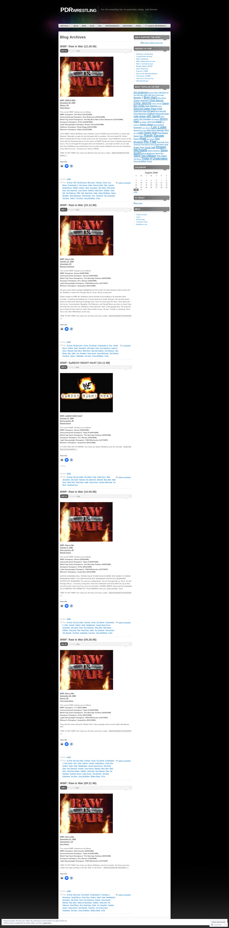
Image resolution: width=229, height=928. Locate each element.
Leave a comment (124, 183)
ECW (92, 26)
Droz (110, 345)
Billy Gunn (91, 182)
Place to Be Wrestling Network (146, 74)
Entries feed (140, 219)
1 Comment (127, 345)
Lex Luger (159, 127)
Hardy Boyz (101, 477)
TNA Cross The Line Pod (144, 78)
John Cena (151, 122)
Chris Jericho (142, 103)
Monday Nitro (163, 130)
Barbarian (151, 92)
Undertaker (80, 356)
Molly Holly (71, 482)
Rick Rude (161, 142)
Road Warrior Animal (148, 144)
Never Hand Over (142, 69)
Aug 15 (64, 496)
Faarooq (85, 763)
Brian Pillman (161, 98)
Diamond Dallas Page (145, 108)
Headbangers (90, 625)
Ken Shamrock (72, 190)
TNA (100, 26)
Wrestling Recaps (142, 81)
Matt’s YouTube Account (144, 64)
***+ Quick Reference (155, 26)
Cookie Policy (46, 923)
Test (93, 196)
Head (87, 188)
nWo (140, 132)
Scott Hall (150, 147)
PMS (78, 193)
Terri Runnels (86, 196)
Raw (82, 193)
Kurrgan (80, 768)
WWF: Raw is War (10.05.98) (78, 491)
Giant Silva (109, 763)
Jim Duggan (155, 119)
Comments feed (141, 222)
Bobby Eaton (160, 95)
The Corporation (109, 196)
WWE (84, 26)
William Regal (95, 776)
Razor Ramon (151, 139)
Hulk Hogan (140, 116)
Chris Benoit (156, 100)
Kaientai (82, 480)
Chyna (105, 182)
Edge (105, 185)
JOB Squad (111, 188)
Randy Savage (154, 135)
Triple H (72, 198)
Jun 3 (63, 788)
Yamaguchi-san (72, 485)
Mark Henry (99, 190)
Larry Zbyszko (146, 128)
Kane (64, 190)
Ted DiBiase (148, 155)
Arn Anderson (141, 92)
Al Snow (69, 182)
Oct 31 (64, 51)
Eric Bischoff (161, 111)
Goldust (81, 188)
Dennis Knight (98, 185)
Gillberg (75, 188)
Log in (138, 217)
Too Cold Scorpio (102, 908)
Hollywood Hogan (162, 114)
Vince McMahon (89, 198)
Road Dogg (89, 193)
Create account (141, 215)
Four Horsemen (140, 114)
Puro (138, 26)
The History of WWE (143, 76)
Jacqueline (93, 188)
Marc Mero (78, 351)
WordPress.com (141, 224)
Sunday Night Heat (105, 482)
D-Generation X (73, 185)
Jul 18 (63, 644)
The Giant (161, 156)
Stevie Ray (159, 153)
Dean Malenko (151, 106)
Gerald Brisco (67, 188)
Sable (95, 193)
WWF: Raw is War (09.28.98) (78, 639)
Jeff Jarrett (102, 188)
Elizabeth (151, 111)
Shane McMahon (104, 193)
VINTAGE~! (65, 26)
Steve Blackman (75, 196)
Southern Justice (75, 774)
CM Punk (159, 103)
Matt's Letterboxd (142, 59)
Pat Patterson (71, 193)
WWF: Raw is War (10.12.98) (78, 205)
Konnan (138, 127)
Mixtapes (127, 26)
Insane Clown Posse (103, 625)
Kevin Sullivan (159, 125)
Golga (71, 766)
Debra (90, 185)
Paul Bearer (163, 133)
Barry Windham (160, 93)
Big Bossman (82, 182)
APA (74, 182)
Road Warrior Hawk (161, 144)
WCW (75, 26)
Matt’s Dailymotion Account (145, 61)
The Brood (99, 196)
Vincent (149, 161)
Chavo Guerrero (141, 100)
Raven (136, 139)
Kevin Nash (146, 124)
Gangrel (111, 185)
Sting (137, 155)
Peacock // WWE (142, 71)
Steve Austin (91, 353)
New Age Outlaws (97, 351)
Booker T (138, 97)
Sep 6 (63, 367)
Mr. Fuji (136, 133)
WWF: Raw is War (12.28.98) (78, 46)
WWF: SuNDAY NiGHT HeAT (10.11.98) (85, 362)
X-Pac (98, 198)
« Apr (135, 192)
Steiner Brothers (154, 151)
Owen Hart (72, 630)
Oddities (106, 190)
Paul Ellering (74, 905)
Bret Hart (150, 97)
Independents (112, 26)
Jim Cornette (145, 119)
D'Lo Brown (93, 345)
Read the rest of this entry (116, 868)
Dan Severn (83, 185)
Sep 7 (63, 210)
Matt (78, 51)
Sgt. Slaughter (81, 353)
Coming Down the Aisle (144, 56)
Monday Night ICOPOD (144, 66)
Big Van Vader (78, 477)
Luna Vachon (82, 190)
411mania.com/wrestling (144, 54)
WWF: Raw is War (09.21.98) (78, 783)
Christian (99, 182)
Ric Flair (150, 141)
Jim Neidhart (143, 122)
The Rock (65, 198)
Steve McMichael (148, 153)
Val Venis (79, 198)
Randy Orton (139, 136)
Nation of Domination (85, 902)
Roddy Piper (139, 147)
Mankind (91, 190)
